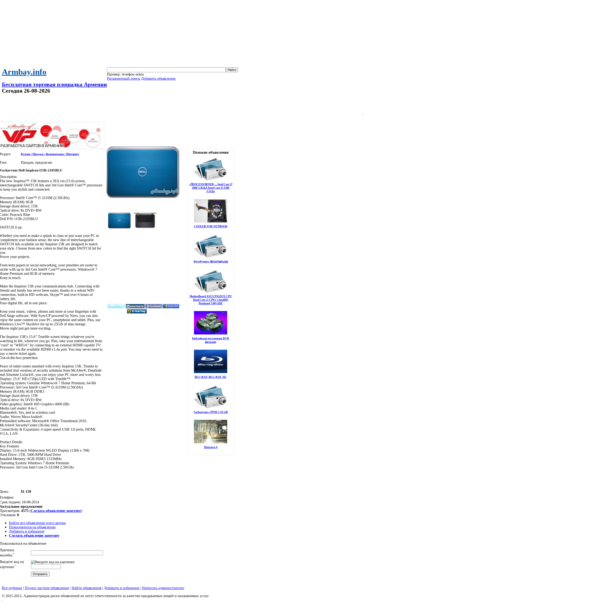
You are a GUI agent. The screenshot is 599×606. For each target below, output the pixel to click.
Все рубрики (12, 588)
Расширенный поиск (123, 78)
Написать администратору (163, 588)
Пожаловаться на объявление (32, 527)
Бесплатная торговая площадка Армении (54, 84)
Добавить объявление (158, 78)
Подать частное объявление (47, 588)
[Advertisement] (299, 34)
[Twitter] (116, 307)
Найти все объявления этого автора (37, 523)
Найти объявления (86, 588)
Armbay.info (24, 71)
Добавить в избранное (26, 531)
